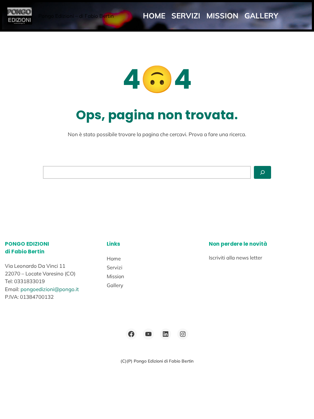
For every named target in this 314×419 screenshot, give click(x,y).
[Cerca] (262, 172)
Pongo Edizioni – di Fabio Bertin (76, 16)
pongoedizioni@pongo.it (50, 289)
